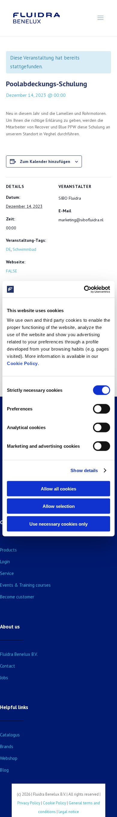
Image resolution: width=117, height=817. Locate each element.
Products (8, 550)
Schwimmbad (24, 249)
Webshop (8, 758)
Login (5, 561)
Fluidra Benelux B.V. (19, 654)
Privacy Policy (28, 803)
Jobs (4, 677)
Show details (84, 470)
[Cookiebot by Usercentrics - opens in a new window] (84, 289)
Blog (4, 770)
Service (7, 573)
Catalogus (10, 735)
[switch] (101, 408)
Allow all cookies (58, 488)
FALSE (11, 271)
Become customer (17, 597)
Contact (7, 666)
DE (8, 249)
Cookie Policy (22, 363)
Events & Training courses (25, 585)
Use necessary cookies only (58, 523)
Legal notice (68, 811)
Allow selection (59, 506)
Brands (6, 746)
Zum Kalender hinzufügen (45, 161)
